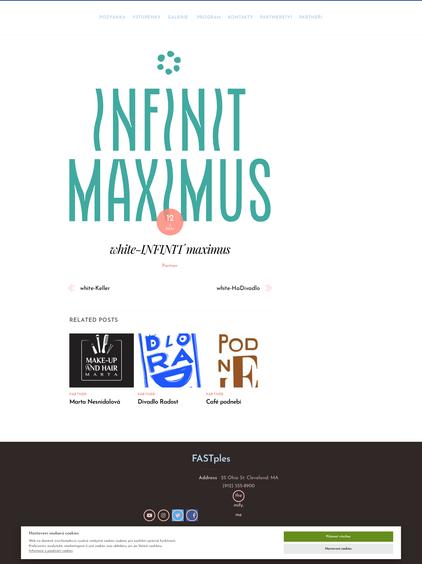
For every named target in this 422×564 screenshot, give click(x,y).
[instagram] (163, 515)
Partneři (311, 17)
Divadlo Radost (158, 402)
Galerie (178, 17)
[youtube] (149, 515)
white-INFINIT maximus (170, 249)
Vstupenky (146, 17)
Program (209, 17)
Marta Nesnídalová (94, 402)
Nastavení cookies (338, 548)
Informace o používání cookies (51, 551)
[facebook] (192, 515)
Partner (170, 266)
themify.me (239, 497)
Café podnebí (223, 402)
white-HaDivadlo (238, 288)
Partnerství (276, 17)
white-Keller (95, 288)
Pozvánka (112, 17)
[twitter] (178, 515)
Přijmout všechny (338, 536)
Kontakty (240, 17)
